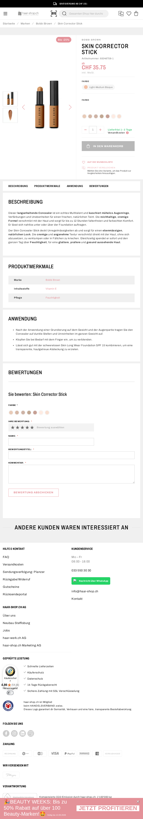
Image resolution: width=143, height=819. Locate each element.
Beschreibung (18, 186)
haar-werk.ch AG (14, 637)
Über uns (9, 615)
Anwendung (75, 186)
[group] (108, 110)
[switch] (10, 693)
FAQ (6, 557)
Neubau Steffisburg (16, 623)
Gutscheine (11, 586)
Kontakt (77, 598)
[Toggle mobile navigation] (5, 13)
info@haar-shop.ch (85, 591)
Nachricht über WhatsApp (93, 581)
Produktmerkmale (47, 186)
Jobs (6, 630)
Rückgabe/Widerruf (16, 579)
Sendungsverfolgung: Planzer (24, 571)
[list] (47, 107)
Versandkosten (13, 564)
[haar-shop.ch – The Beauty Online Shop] (28, 13)
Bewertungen (99, 186)
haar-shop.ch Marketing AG (22, 645)
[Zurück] (23, 107)
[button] (108, 808)
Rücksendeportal (15, 594)
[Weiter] (70, 107)
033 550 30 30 (81, 570)
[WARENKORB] (136, 14)
